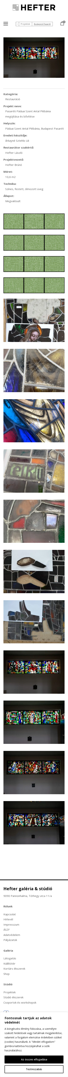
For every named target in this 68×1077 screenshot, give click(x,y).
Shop (6, 974)
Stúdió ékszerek (13, 997)
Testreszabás (34, 1069)
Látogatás (9, 958)
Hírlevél (8, 919)
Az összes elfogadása (34, 1059)
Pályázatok (10, 940)
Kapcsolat (9, 914)
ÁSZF (6, 929)
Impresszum (11, 924)
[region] (34, 1044)
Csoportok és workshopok (19, 1002)
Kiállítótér (9, 963)
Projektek (25, 24)
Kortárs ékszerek (14, 968)
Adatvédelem (11, 935)
